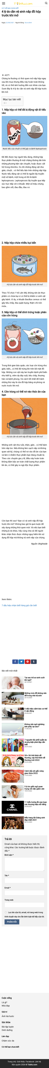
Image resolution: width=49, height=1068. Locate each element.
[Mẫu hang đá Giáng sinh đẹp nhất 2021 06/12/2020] (24, 830)
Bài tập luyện (8, 1027)
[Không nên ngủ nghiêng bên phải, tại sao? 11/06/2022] (24, 737)
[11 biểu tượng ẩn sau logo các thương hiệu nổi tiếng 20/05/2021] (24, 815)
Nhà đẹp (6, 1005)
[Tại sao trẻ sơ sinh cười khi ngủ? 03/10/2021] (24, 690)
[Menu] (3, 3)
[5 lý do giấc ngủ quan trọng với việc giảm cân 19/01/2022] (24, 799)
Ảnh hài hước (8, 1016)
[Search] (46, 3)
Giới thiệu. (21, 1062)
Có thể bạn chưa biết (10, 8)
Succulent (28, 22)
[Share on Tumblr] (34, 661)
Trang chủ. (12, 1062)
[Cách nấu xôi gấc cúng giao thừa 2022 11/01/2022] (24, 783)
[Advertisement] (24, 48)
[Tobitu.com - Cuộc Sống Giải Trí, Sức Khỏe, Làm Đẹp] (22, 4)
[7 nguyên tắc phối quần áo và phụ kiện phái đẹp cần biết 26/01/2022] (24, 752)
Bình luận (9, 855)
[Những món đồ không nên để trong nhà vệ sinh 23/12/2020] (24, 706)
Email (7, 888)
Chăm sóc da (8, 1041)
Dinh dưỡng (7, 1030)
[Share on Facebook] (15, 661)
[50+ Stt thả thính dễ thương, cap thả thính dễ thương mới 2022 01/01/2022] (24, 768)
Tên (7, 875)
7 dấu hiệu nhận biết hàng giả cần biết (19, 605)
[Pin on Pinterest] (28, 661)
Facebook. (30, 1062)
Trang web (9, 900)
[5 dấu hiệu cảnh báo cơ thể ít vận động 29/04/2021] (24, 721)
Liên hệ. (38, 1062)
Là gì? (4, 1002)
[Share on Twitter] (21, 661)
